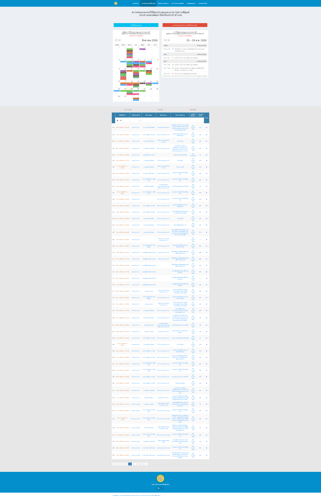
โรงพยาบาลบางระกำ (163, 331)
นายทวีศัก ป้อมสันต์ (149, 186)
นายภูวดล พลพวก (148, 397)
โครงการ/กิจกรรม (180, 115)
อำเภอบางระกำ (136, 127)
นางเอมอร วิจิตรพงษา (148, 318)
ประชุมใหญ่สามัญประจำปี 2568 (180, 186)
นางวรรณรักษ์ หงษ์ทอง (149, 127)
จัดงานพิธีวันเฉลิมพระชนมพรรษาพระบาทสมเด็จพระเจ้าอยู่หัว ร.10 (180, 310)
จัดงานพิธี (180, 160)
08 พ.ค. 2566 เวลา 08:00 (122, 376)
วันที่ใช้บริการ (122, 115)
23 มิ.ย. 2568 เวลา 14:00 (122, 404)
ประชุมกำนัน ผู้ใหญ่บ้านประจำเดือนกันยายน (180, 134)
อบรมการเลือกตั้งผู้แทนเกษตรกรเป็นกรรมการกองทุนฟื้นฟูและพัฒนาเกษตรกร (180, 357)
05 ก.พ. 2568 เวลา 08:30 (122, 199)
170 (200, 186)
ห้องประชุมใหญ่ (193, 127)
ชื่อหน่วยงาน (163, 115)
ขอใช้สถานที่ (135, 115)
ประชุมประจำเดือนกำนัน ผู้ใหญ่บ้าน (180, 173)
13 (140, 464)
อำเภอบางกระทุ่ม (135, 404)
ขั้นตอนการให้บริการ (163, 3)
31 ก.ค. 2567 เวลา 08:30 (122, 141)
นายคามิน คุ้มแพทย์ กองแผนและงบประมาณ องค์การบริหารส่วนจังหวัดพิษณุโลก (139, 495)
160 (200, 325)
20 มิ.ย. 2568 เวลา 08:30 (122, 331)
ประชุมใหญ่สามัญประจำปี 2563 (180, 325)
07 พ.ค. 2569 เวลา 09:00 (122, 435)
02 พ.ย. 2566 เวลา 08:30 (122, 448)
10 (130, 464)
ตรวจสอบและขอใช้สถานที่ (148, 3)
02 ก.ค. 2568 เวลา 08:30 (122, 364)
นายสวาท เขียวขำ (149, 427)
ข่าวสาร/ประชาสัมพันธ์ (177, 3)
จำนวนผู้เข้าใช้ (200, 115)
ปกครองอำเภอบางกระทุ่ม (163, 448)
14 (143, 464)
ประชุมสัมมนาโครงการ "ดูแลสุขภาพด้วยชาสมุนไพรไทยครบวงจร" (180, 441)
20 (200, 427)
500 (200, 376)
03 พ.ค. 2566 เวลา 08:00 (122, 338)
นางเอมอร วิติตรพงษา (148, 173)
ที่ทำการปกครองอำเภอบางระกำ (163, 141)
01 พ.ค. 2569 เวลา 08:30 (122, 370)
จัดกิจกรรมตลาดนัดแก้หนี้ (180, 155)
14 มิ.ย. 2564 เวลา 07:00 (122, 252)
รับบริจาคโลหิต (180, 167)
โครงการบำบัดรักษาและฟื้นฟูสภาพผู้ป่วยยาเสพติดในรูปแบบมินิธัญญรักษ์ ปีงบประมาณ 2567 (180, 397)
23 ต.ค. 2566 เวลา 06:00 (122, 225)
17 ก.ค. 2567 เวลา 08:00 (122, 397)
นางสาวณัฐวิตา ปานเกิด (149, 134)
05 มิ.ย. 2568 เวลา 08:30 (122, 180)
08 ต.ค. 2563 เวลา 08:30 (122, 325)
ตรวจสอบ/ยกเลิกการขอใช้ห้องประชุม (185, 25)
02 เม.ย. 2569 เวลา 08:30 (122, 192)
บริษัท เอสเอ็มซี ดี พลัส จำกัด (163, 441)
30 (200, 155)
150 (200, 331)
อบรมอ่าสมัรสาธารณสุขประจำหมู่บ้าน (180, 331)
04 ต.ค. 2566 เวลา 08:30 (122, 205)
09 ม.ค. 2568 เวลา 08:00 (122, 173)
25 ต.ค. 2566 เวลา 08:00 (122, 218)
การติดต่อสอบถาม (191, 3)
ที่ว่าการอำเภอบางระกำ (163, 134)
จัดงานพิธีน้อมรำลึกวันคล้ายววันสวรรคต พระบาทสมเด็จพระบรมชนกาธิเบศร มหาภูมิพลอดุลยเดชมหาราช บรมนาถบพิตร (180, 232)
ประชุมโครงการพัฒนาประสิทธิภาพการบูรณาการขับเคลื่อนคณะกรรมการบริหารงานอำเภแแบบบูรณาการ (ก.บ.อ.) (180, 148)
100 (200, 127)
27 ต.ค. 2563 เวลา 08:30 (122, 304)
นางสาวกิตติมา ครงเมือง (149, 212)
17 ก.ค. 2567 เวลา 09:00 (122, 155)
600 (200, 134)
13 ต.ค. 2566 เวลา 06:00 (122, 232)
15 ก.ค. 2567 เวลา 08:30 (122, 427)
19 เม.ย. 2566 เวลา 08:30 (122, 167)
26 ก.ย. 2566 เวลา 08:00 (122, 148)
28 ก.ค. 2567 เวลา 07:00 (122, 310)
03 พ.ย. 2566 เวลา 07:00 (122, 351)
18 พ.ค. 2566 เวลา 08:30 (122, 390)
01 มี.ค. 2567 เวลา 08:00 (122, 239)
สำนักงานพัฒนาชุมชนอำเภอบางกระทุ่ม (163, 404)
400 (200, 357)
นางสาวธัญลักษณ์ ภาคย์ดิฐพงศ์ (149, 246)
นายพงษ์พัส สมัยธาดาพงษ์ (148, 252)
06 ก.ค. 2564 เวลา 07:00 (122, 272)
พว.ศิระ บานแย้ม (149, 331)
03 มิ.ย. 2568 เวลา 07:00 (122, 160)
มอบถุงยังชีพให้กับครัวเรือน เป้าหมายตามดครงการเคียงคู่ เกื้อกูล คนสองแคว (180, 404)
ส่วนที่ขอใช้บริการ (193, 115)
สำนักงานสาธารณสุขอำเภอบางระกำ (163, 239)
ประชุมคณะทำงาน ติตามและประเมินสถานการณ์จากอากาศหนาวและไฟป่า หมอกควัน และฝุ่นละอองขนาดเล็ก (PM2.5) (180, 317)
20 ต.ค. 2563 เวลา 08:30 (122, 291)
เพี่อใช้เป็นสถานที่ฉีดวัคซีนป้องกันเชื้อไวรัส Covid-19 (180, 252)
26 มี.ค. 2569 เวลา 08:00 (122, 186)
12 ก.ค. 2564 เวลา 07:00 (122, 284)
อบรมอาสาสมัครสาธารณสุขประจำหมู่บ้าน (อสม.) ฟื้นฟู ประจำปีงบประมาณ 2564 (180, 291)
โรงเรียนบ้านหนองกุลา (163, 127)
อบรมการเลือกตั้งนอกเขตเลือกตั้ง (180, 338)
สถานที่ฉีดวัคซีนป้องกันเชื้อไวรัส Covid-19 (180, 271)
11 (133, 464)
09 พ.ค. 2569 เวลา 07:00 (122, 441)
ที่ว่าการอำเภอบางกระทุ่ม (163, 410)
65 (200, 404)
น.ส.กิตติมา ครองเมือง (148, 148)
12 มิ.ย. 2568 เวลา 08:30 (122, 212)
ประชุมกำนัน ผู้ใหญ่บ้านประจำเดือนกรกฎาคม (180, 297)
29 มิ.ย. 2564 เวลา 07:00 (122, 265)
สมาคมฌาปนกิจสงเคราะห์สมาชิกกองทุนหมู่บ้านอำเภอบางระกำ (163, 325)
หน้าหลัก (136, 3)
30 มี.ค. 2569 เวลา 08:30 (122, 127)
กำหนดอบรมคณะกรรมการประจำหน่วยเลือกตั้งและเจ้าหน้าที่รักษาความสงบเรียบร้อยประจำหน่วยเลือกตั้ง (180, 455)
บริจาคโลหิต (180, 141)
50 (200, 338)
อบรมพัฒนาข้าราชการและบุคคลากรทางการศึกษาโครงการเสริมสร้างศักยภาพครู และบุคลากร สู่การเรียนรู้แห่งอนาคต (180, 127)
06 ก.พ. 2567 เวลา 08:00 (122, 246)
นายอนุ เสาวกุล (149, 291)
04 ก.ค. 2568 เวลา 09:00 (122, 410)
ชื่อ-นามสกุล (149, 115)
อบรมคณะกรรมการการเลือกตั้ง (180, 376)
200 (200, 141)
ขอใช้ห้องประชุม (136, 25)
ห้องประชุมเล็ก (193, 154)
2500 (200, 252)
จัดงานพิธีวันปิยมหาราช (180, 225)
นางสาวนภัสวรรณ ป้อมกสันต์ (148, 410)
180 (200, 318)
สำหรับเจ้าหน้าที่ (202, 3)
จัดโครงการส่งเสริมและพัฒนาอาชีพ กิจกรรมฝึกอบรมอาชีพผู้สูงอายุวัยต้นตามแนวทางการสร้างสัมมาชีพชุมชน (180, 427)
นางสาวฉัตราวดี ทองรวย (148, 448)
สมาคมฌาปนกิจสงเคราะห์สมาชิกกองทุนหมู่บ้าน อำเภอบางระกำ (163, 186)
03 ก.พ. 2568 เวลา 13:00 (122, 318)
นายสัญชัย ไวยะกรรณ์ (149, 155)
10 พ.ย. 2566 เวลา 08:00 (122, 357)
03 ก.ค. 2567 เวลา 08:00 (122, 297)
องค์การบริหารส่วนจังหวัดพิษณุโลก (160, 484)
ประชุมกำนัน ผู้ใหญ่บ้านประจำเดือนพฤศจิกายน (180, 350)
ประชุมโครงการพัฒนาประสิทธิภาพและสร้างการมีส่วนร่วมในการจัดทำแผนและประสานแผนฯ (180, 390)
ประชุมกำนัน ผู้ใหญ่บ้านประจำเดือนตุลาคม (180, 205)
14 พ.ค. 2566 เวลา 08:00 (122, 383)
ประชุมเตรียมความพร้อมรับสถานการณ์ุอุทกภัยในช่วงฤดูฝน (180, 212)
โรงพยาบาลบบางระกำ (163, 252)
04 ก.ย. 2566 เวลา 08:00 (122, 134)
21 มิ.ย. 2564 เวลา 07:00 (122, 259)
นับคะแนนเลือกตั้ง (180, 383)
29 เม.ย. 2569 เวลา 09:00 (122, 418)
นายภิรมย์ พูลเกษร (148, 325)
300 (200, 167)
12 (137, 464)
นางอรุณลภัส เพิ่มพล (149, 141)
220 (200, 291)
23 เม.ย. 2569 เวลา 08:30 (122, 344)
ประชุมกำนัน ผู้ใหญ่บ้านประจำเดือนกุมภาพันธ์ (180, 246)
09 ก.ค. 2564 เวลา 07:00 (122, 278)
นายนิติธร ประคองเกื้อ (148, 441)
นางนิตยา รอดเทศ (148, 404)
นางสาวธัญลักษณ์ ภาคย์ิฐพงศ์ (148, 179)
